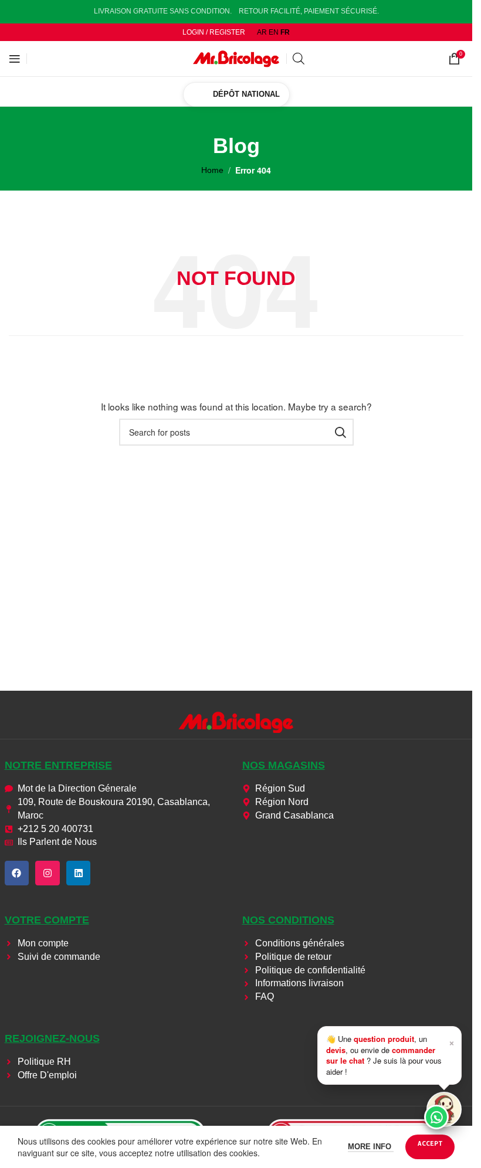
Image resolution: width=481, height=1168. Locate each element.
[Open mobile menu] (14, 58)
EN (274, 32)
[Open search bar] (298, 58)
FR (285, 32)
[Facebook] (17, 873)
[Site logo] (236, 58)
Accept (430, 1143)
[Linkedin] (78, 873)
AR (262, 32)
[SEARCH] (340, 432)
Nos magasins (283, 765)
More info (371, 1146)
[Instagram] (47, 873)
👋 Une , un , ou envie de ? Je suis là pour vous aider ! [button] (390, 1055)
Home (212, 170)
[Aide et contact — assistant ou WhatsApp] (444, 1109)
